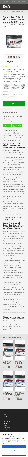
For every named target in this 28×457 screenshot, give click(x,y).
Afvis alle (14, 454)
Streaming (6, 425)
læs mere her (16, 81)
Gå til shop (18, 140)
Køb (15, 104)
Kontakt (5, 416)
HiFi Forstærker (7, 421)
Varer (5, 414)
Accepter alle (14, 446)
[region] (14, 444)
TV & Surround (7, 427)
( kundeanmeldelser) (13, 66)
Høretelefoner (7, 429)
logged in (11, 328)
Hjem (4, 11)
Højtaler (5, 423)
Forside (5, 412)
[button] (21, 32)
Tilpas (14, 450)
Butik (7, 11)
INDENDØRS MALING (13, 11)
